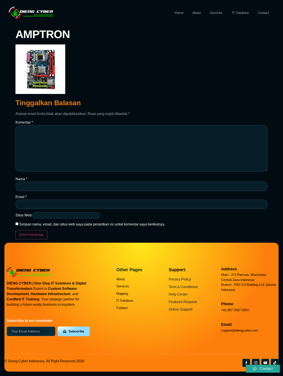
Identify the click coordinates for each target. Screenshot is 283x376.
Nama (21, 179)
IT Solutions (240, 13)
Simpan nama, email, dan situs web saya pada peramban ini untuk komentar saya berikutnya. (92, 224)
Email (21, 197)
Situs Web (23, 215)
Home (179, 13)
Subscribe (76, 331)
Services (216, 13)
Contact (263, 13)
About (196, 13)
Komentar (24, 122)
